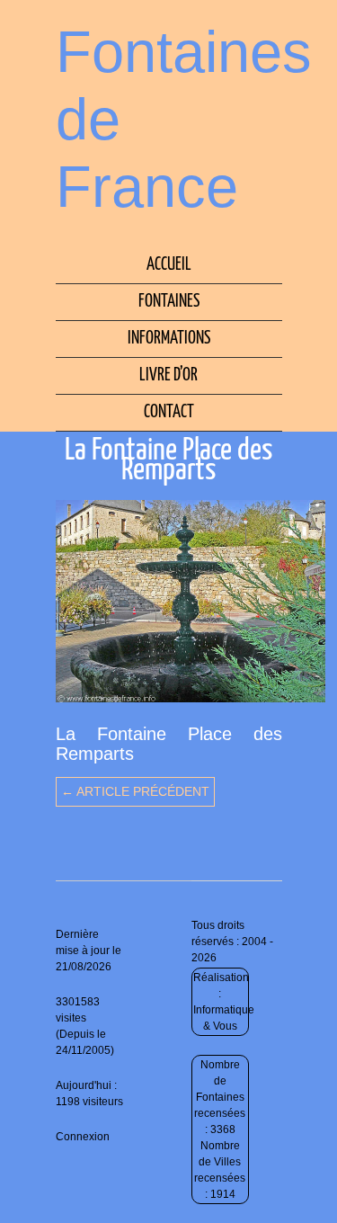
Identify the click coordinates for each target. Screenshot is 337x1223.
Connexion (83, 1136)
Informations (169, 338)
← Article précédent (135, 791)
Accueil (168, 264)
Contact (169, 412)
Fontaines (169, 301)
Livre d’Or (168, 375)
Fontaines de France (184, 119)
